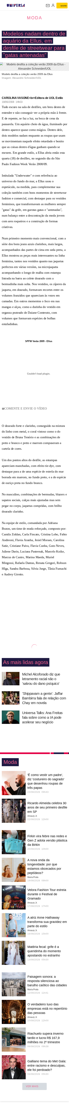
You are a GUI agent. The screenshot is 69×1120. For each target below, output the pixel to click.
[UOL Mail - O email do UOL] (48, 5)
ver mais (32, 1086)
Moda (34, 17)
